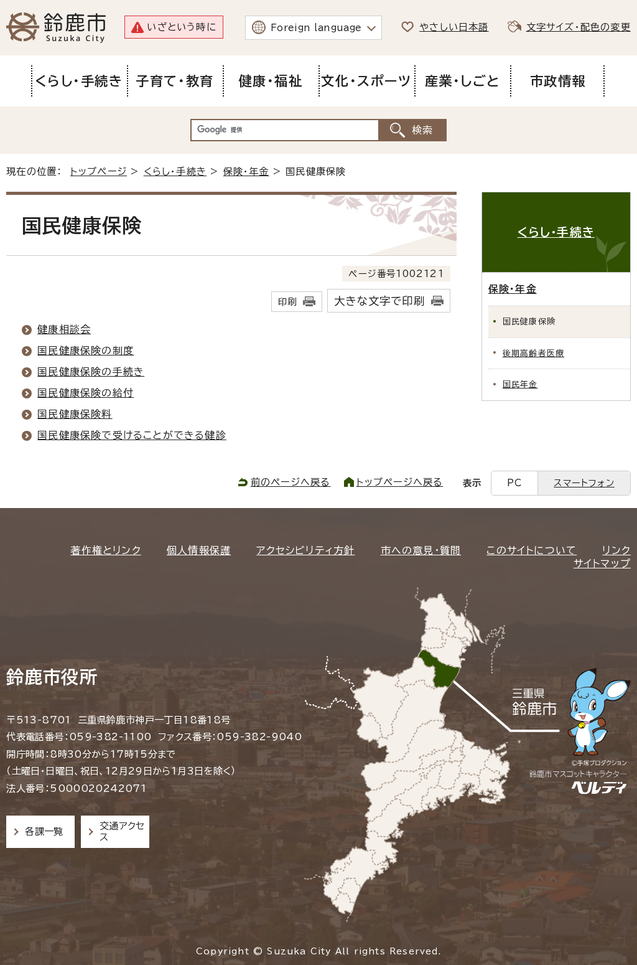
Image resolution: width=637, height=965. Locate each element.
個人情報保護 (199, 550)
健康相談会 (64, 329)
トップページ (98, 171)
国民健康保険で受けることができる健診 (131, 435)
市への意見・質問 (421, 550)
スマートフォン (584, 482)
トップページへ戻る (400, 482)
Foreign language (316, 27)
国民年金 (520, 384)
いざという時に (181, 27)
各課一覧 (44, 831)
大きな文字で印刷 (379, 301)
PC (514, 482)
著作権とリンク (105, 550)
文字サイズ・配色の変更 (578, 27)
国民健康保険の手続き (90, 372)
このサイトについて (531, 550)
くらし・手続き (175, 171)
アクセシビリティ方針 (305, 550)
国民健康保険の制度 (85, 350)
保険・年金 (246, 171)
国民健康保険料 (74, 414)
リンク (616, 550)
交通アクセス (122, 831)
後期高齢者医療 (533, 353)
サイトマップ (602, 563)
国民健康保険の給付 (85, 393)
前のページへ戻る (291, 482)
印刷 (287, 301)
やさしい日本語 (453, 27)
